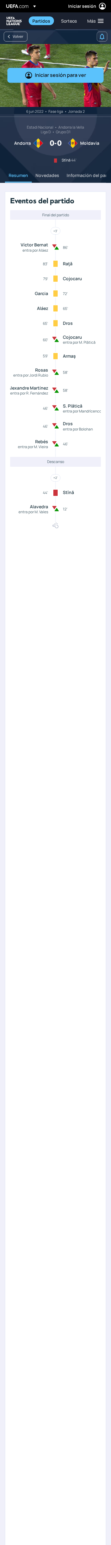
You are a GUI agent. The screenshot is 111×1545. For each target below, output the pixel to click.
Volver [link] (18, 36)
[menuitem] (41, 20)
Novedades (47, 175)
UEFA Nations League (14, 21)
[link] (41, 20)
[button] (94, 20)
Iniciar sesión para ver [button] (60, 75)
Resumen (18, 175)
